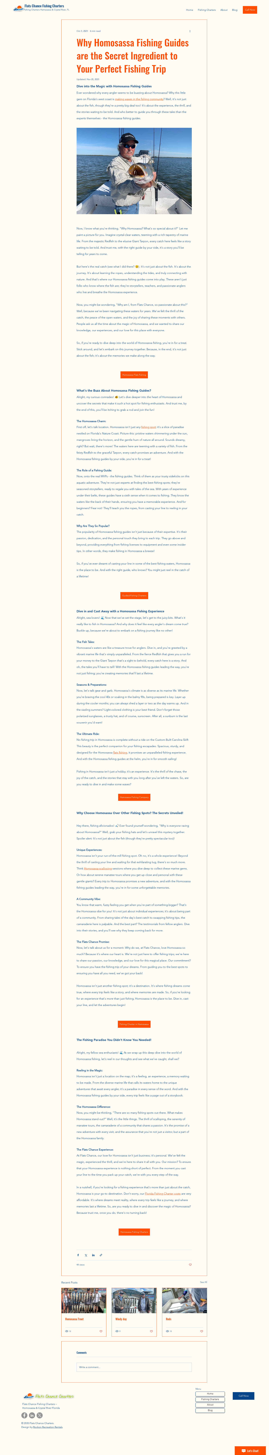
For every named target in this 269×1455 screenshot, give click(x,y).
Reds (168, 1319)
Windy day (121, 1319)
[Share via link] (100, 1255)
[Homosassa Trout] (83, 1300)
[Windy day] (134, 1300)
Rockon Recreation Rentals (48, 1427)
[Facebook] (24, 1415)
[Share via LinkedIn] (93, 1255)
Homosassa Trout (74, 1319)
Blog (210, 1410)
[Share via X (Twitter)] (85, 1255)
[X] (40, 1415)
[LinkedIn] (32, 1415)
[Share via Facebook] (78, 1255)
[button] (207, 10)
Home (210, 1393)
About (210, 1404)
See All (203, 1282)
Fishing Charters (210, 1399)
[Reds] (184, 1300)
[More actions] (190, 31)
